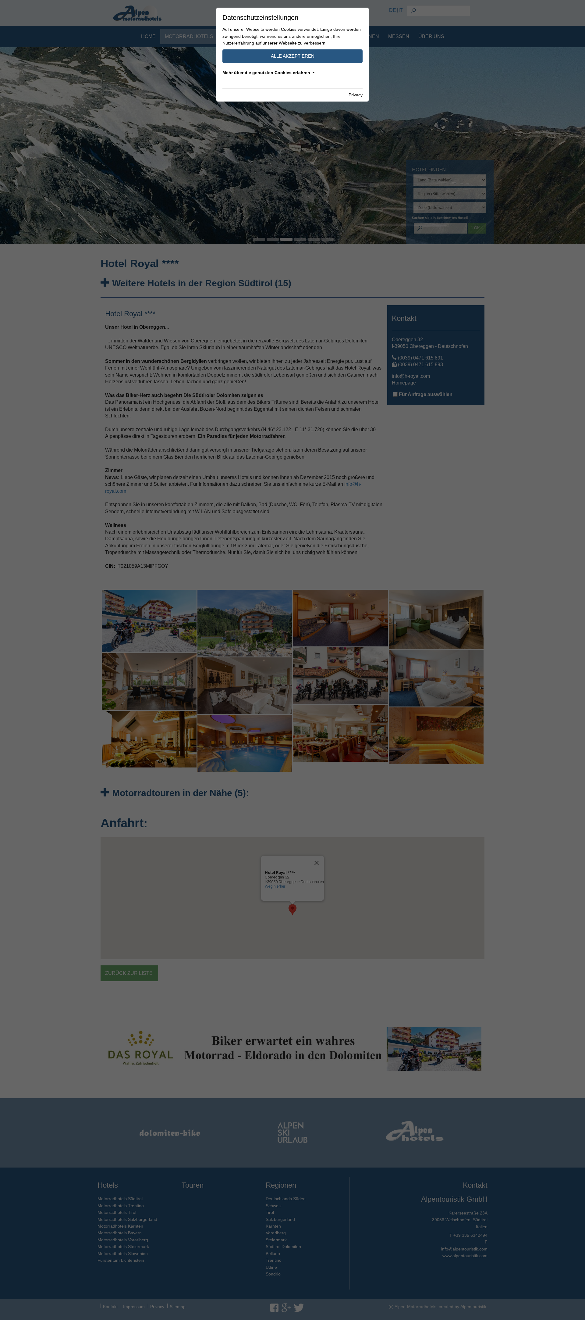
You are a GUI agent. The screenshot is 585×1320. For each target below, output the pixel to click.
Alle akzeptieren (292, 56)
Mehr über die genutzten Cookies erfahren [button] (266, 72)
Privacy (356, 94)
